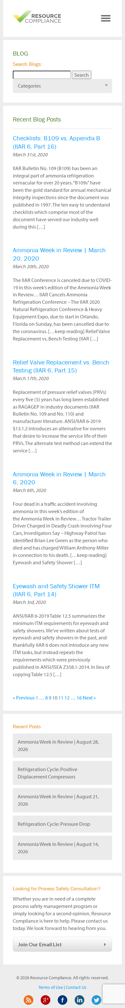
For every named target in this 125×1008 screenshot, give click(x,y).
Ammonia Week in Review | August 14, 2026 (58, 848)
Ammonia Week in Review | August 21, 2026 (58, 800)
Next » (89, 697)
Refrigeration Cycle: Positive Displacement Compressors (47, 773)
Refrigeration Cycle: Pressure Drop (54, 824)
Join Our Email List (40, 944)
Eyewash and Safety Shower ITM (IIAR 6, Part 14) (56, 590)
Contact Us (76, 987)
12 (67, 697)
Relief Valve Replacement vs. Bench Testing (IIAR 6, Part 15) (61, 366)
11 (60, 697)
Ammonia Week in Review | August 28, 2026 (58, 745)
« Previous (24, 697)
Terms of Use (50, 987)
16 (79, 697)
